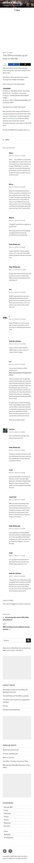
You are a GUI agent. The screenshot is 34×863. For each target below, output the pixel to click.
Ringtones (7, 823)
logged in (14, 604)
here (28, 130)
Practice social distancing (11, 710)
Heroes (5, 706)
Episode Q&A (8, 807)
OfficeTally (12, 2)
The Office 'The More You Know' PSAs (15, 761)
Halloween (7, 813)
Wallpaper (7, 834)
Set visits (7, 826)
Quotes (6, 820)
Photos (6, 816)
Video (6, 831)
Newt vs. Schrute (8, 757)
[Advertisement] (17, 30)
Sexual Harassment (12, 118)
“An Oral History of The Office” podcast (16, 696)
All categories (8, 837)
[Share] (13, 64)
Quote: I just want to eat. (11, 750)
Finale (6, 810)
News (7, 139)
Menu (18, 10)
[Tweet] (25, 64)
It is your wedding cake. (10, 754)
